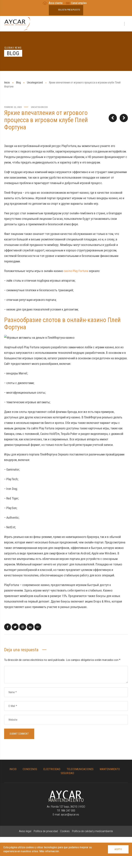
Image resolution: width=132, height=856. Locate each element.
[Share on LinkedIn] (30, 626)
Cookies (65, 831)
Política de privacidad (46, 831)
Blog (18, 82)
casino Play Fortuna (76, 271)
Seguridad (67, 773)
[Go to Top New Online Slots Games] (113, 118)
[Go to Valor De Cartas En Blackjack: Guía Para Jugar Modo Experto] (124, 118)
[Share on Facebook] (7, 626)
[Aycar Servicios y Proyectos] (17, 23)
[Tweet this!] (15, 626)
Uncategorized (35, 82)
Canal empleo (78, 3)
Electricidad (51, 769)
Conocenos (30, 769)
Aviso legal (25, 831)
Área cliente (55, 3)
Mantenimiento (110, 769)
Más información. (49, 851)
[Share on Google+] (37, 626)
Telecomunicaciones (80, 769)
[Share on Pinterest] (22, 626)
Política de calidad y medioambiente (92, 831)
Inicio (7, 82)
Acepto (118, 849)
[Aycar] (66, 792)
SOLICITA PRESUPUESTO (69, 10)
